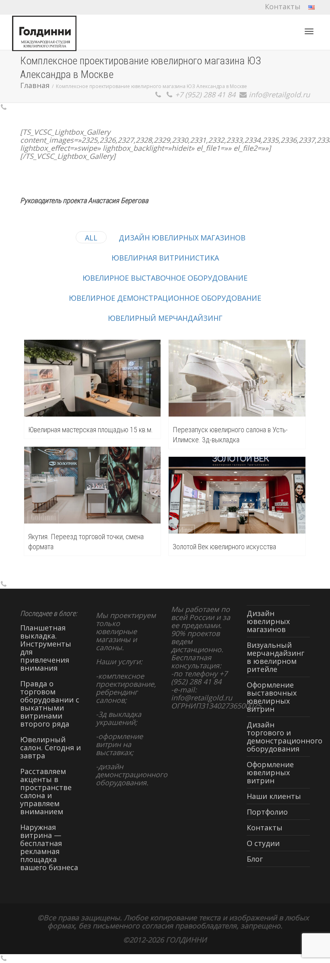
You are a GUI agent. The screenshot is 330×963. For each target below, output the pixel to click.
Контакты (283, 6)
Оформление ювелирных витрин (270, 772)
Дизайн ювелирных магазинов (268, 621)
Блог (255, 859)
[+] (92, 378)
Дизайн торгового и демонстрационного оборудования (278, 737)
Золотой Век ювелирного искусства (224, 546)
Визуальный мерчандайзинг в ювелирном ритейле (275, 657)
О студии (263, 843)
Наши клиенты (274, 796)
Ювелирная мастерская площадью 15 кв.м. (90, 429)
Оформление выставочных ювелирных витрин (272, 697)
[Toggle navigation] (309, 31)
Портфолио (267, 812)
